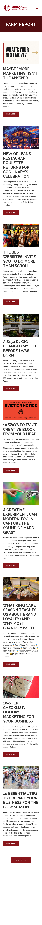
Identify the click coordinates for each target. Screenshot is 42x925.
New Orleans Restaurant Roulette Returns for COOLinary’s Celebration (17, 165)
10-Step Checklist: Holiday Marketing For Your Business (18, 712)
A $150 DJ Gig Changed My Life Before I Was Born (20, 348)
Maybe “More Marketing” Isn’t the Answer (20, 73)
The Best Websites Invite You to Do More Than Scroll (19, 259)
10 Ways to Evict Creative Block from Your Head (20, 429)
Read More (10, 114)
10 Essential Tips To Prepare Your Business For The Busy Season (20, 800)
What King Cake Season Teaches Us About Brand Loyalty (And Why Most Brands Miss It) (19, 616)
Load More (21, 860)
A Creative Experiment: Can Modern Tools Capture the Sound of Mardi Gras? (20, 521)
